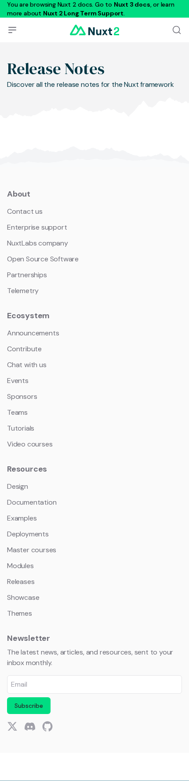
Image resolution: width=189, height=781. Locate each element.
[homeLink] (94, 30)
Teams (17, 412)
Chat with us (27, 364)
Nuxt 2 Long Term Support (83, 13)
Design (17, 486)
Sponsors (22, 396)
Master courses (31, 549)
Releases (20, 581)
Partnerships (27, 274)
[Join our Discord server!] (30, 726)
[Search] (176, 30)
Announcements (33, 333)
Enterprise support (37, 227)
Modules (20, 565)
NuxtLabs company (37, 243)
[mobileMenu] (12, 30)
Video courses (29, 444)
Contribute (24, 348)
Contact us (25, 211)
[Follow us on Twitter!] (12, 726)
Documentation (31, 502)
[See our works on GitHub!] (47, 726)
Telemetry (23, 290)
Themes (19, 613)
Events (18, 380)
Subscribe (29, 706)
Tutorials (20, 428)
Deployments (28, 534)
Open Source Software (43, 259)
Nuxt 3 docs (132, 4)
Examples (21, 518)
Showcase (23, 597)
